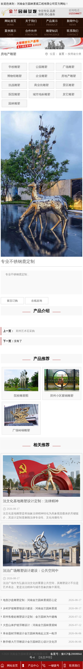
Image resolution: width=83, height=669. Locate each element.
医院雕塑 (14, 94)
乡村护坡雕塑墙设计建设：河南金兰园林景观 (30, 608)
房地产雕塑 (68, 75)
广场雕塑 (68, 66)
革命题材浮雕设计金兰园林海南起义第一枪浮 (30, 633)
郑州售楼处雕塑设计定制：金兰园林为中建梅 (30, 616)
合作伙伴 (31, 32)
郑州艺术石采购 (25, 331)
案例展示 (10, 32)
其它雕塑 (68, 94)
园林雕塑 (14, 103)
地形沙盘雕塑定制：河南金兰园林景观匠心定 (30, 600)
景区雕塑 (68, 85)
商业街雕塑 (41, 85)
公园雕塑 (41, 66)
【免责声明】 (45, 657)
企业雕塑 (41, 75)
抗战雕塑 (14, 85)
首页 (61, 54)
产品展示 (52, 22)
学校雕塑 (14, 66)
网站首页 (10, 22)
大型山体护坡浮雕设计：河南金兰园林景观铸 (30, 625)
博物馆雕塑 (14, 75)
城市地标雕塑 (41, 94)
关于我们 (31, 22)
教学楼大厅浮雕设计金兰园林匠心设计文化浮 (30, 641)
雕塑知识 (51, 32)
